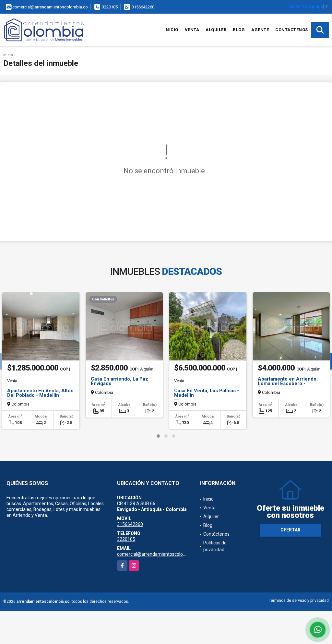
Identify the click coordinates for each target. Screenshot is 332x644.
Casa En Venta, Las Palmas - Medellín (206, 393)
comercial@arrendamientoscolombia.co (158, 554)
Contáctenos (291, 29)
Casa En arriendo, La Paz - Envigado (121, 381)
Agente (260, 29)
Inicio (171, 29)
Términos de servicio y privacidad (299, 600)
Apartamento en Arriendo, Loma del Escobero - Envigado (288, 383)
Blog (239, 29)
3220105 (110, 7)
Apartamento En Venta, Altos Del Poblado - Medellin (40, 393)
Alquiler (216, 29)
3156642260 (143, 7)
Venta (192, 29)
